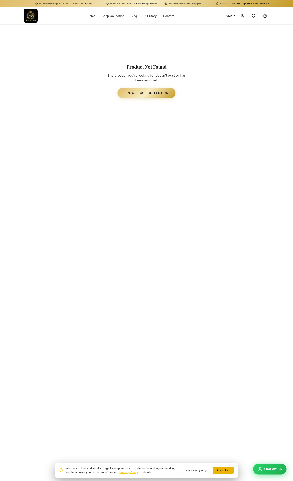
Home (91, 16)
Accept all (223, 470)
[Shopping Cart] (265, 16)
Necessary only (196, 470)
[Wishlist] (253, 16)
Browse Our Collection (146, 93)
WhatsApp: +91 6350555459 (250, 3)
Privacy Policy (128, 472)
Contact (168, 16)
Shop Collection (113, 16)
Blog (134, 16)
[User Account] (242, 16)
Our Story (150, 16)
